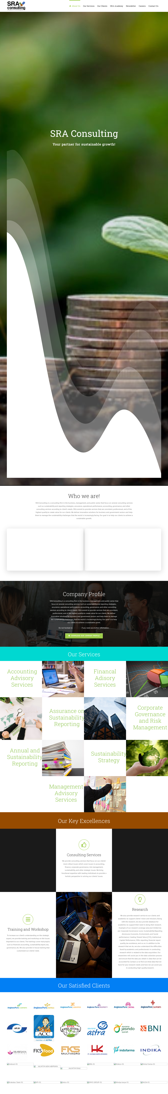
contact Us (77, 628)
